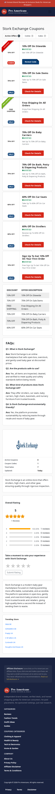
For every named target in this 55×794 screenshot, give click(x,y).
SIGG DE (8, 624)
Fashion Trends (10, 718)
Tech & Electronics (12, 744)
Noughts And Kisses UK (14, 647)
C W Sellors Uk (10, 638)
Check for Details (33, 91)
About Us (8, 758)
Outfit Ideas (9, 722)
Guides (7, 726)
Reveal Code (30, 61)
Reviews (7, 714)
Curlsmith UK (10, 642)
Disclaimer (32, 790)
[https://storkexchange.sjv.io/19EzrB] (27, 443)
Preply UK (9, 633)
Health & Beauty (11, 740)
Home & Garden (11, 748)
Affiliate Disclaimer (12, 766)
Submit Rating (14, 572)
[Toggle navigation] (49, 11)
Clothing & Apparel (12, 736)
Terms (19, 790)
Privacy (8, 790)
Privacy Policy (10, 762)
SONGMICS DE (10, 629)
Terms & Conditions (12, 770)
